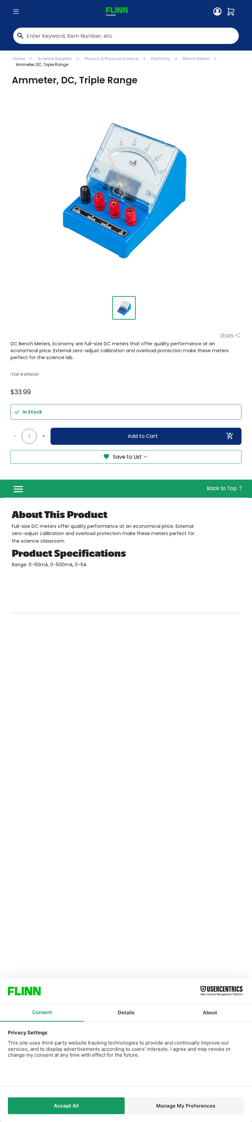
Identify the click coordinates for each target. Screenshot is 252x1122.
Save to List (127, 457)
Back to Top (222, 488)
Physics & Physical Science (111, 58)
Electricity (160, 58)
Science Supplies (55, 58)
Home (19, 58)
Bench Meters (196, 58)
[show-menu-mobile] (16, 12)
